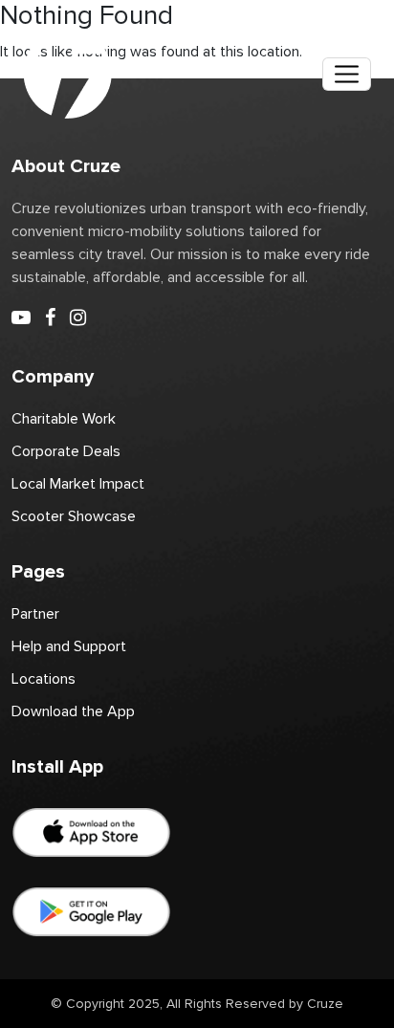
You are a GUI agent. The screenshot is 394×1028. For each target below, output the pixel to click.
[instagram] (78, 318)
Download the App (73, 711)
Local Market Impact (77, 483)
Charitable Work (63, 418)
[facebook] (50, 318)
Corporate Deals (65, 451)
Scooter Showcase (73, 516)
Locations (43, 679)
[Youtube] (21, 318)
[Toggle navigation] (346, 74)
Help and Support (68, 646)
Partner (35, 613)
